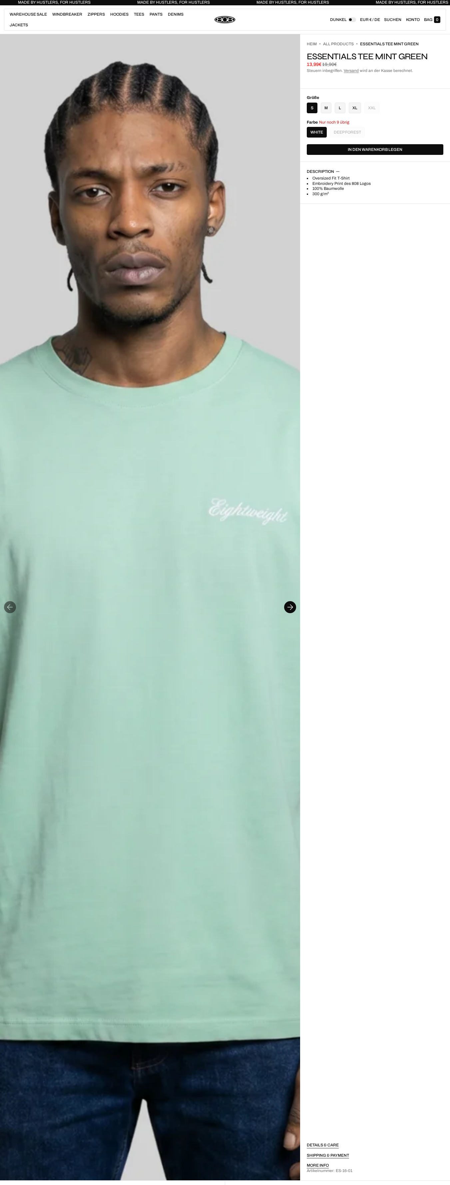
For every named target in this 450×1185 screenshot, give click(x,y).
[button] (392, 19)
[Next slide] (290, 607)
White (316, 132)
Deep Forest (349, 134)
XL (354, 108)
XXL (373, 109)
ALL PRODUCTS (338, 44)
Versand (351, 70)
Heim (312, 44)
